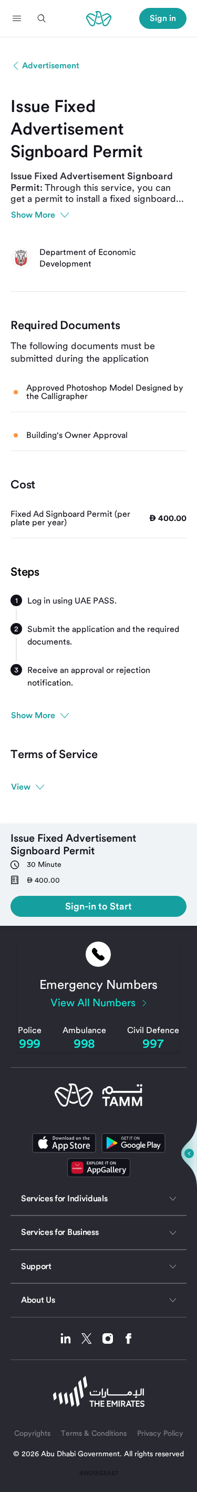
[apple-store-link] (64, 1143)
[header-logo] (99, 18)
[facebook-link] (128, 1338)
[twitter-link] (90, 1338)
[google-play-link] (133, 1143)
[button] (17, 18)
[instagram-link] (111, 1338)
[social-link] (98, 1167)
